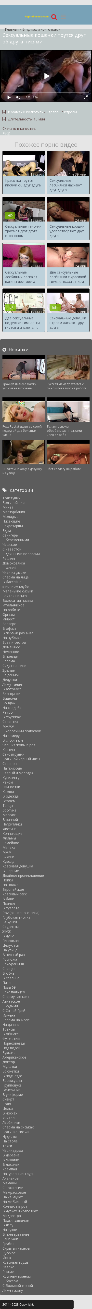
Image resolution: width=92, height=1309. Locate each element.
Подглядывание (15, 1220)
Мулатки (9, 1066)
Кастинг (9, 749)
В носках (9, 1113)
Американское (14, 1057)
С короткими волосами (21, 731)
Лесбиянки (11, 1122)
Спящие (8, 968)
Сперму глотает (15, 996)
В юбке (8, 973)
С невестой (11, 549)
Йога (6, 1257)
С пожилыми (12, 1187)
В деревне (11, 1155)
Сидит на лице (14, 665)
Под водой (11, 1048)
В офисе (9, 628)
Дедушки (9, 679)
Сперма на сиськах (18, 1127)
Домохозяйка (13, 563)
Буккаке (8, 1052)
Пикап (7, 982)
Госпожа (9, 959)
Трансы (8, 1029)
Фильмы (9, 838)
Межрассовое (14, 1192)
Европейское (13, 889)
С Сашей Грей (13, 1010)
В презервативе (15, 1234)
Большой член (14, 502)
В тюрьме (10, 870)
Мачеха (8, 847)
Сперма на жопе (16, 1020)
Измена (8, 1015)
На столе (10, 1141)
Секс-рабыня (13, 964)
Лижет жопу (12, 1290)
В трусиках (11, 717)
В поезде (10, 656)
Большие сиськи (15, 1131)
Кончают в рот (14, 1206)
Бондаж (8, 703)
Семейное (10, 842)
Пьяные (8, 903)
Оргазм (8, 614)
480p (6, 133)
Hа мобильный (14, 1201)
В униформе (12, 1094)
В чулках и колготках (25, 112)
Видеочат (10, 698)
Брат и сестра (14, 642)
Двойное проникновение (23, 875)
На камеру (11, 735)
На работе (11, 609)
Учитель (9, 1117)
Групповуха (12, 1085)
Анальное (10, 1178)
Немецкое (10, 651)
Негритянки (12, 824)
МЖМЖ (8, 726)
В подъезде (12, 1075)
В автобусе (12, 689)
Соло (6, 1103)
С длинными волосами (21, 553)
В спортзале (12, 740)
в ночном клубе (15, 586)
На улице (9, 950)
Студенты (10, 926)
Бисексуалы (12, 1080)
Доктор (8, 1062)
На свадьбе (12, 707)
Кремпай (9, 1169)
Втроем (70, 112)
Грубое (8, 1243)
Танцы (7, 805)
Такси (7, 1145)
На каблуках (12, 1197)
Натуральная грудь (18, 1173)
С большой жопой (17, 1285)
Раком (7, 782)
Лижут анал (12, 684)
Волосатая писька (17, 600)
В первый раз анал (18, 633)
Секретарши (12, 526)
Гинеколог (11, 940)
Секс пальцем (13, 992)
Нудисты (9, 1136)
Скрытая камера (16, 1248)
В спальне (10, 978)
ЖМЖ (6, 931)
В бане (8, 898)
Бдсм (6, 530)
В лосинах (10, 1164)
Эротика (9, 810)
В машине (10, 1159)
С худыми (10, 1006)
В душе (8, 936)
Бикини (8, 856)
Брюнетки (10, 1071)
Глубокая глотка (16, 917)
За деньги (10, 675)
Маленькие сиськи (17, 591)
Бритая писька (14, 595)
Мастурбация (13, 512)
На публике (11, 637)
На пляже (10, 884)
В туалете (10, 908)
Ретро (7, 712)
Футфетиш (11, 1038)
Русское (9, 1253)
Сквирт (8, 1099)
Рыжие (8, 1271)
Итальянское (13, 605)
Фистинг (9, 828)
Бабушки (9, 922)
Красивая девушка (17, 866)
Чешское (9, 544)
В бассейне (11, 581)
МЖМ (7, 852)
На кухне (9, 1229)
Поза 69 (9, 987)
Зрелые (8, 670)
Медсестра (11, 1215)
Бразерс (9, 623)
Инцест (8, 619)
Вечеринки (11, 1089)
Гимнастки (11, 787)
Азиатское (11, 1001)
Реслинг (9, 558)
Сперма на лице (15, 577)
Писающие (11, 521)
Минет (7, 507)
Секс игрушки (13, 754)
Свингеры (10, 535)
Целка (7, 1108)
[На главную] (37, 17)
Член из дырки (14, 572)
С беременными (15, 539)
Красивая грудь (15, 1262)
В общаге (10, 1034)
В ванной (10, 819)
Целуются (10, 945)
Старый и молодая (18, 773)
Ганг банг (10, 1239)
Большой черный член (21, 759)
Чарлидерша (12, 1150)
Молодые (10, 516)
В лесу (7, 1225)
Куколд (8, 861)
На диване (11, 1024)
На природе (12, 768)
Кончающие (12, 833)
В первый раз (13, 954)
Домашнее (11, 647)
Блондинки (11, 693)
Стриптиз (10, 721)
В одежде (10, 796)
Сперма (8, 661)
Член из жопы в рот (19, 745)
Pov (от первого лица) (20, 912)
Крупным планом (16, 1276)
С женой (9, 567)
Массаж (9, 814)
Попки (7, 880)
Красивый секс (14, 894)
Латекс (8, 1267)
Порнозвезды (13, 1043)
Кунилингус (11, 777)
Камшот (9, 791)
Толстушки (11, 498)
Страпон (53, 112)
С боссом (10, 1281)
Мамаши (9, 1183)
